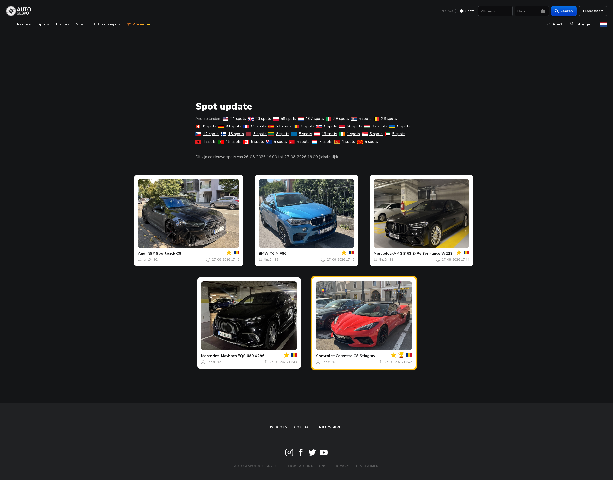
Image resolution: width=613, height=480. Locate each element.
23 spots (263, 118)
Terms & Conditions (306, 466)
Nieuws (447, 11)
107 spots (315, 118)
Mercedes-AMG (388, 253)
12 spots (211, 134)
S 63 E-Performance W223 (428, 253)
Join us (62, 24)
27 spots (379, 126)
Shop (81, 24)
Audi (142, 253)
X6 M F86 (278, 253)
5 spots (365, 118)
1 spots (353, 134)
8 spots (209, 126)
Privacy (341, 466)
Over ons (277, 427)
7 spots (325, 141)
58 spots (288, 118)
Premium (140, 24)
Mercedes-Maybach (219, 356)
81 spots (233, 126)
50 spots (354, 126)
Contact (303, 427)
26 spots (389, 118)
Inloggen (584, 24)
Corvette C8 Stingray (355, 356)
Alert (558, 24)
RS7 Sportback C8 (164, 253)
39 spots (341, 118)
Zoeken (567, 11)
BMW (264, 253)
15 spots (233, 141)
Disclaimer (367, 466)
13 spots (236, 134)
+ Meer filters (592, 11)
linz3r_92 (151, 259)
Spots (469, 11)
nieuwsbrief (332, 427)
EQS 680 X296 (251, 356)
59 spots (259, 126)
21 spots (238, 118)
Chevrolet (325, 356)
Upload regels (106, 24)
